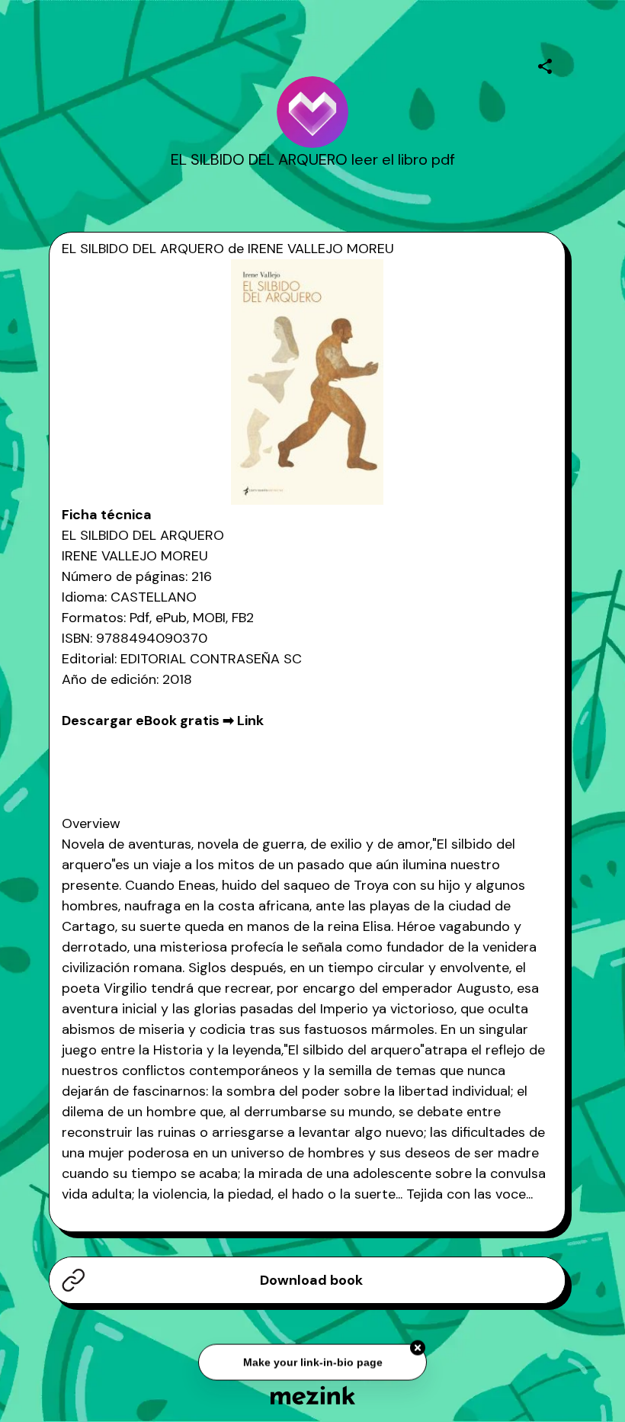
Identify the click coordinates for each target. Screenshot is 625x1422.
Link (250, 720)
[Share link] (545, 64)
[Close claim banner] (417, 1348)
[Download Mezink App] (313, 1395)
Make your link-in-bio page (312, 1362)
